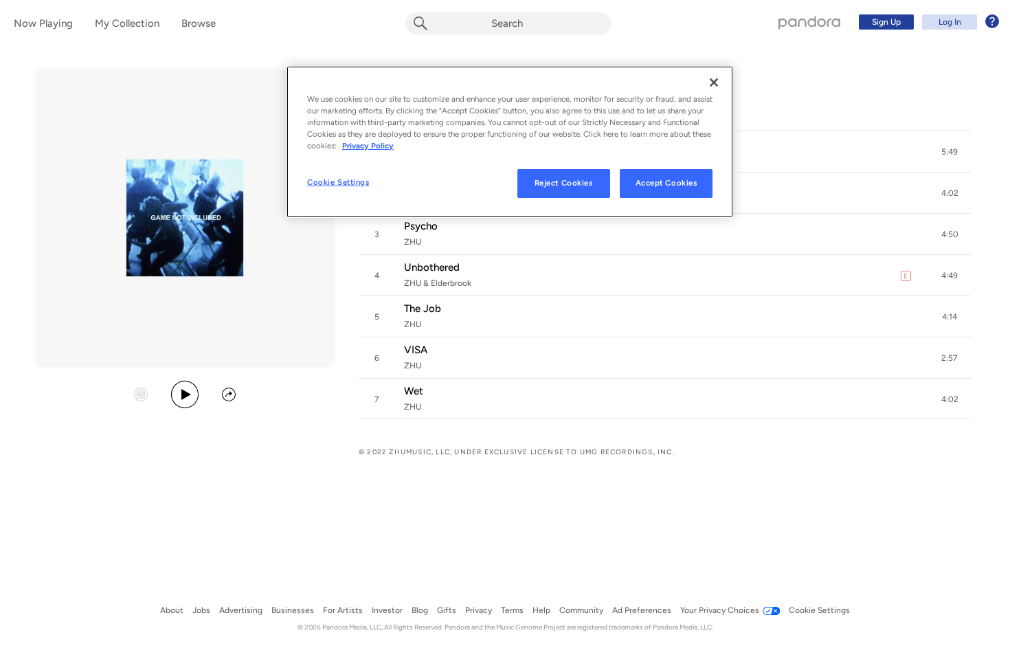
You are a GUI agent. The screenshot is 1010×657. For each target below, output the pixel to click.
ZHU (412, 242)
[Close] (714, 82)
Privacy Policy (368, 146)
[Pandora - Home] (809, 22)
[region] (510, 142)
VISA (415, 350)
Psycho (421, 226)
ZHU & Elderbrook (437, 283)
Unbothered (432, 267)
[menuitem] (927, 22)
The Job (422, 308)
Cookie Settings (338, 182)
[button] (949, 152)
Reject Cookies (564, 183)
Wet (413, 391)
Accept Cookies (666, 183)
